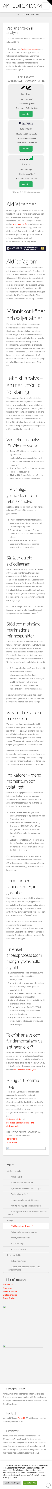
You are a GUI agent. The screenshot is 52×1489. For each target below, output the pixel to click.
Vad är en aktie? (17, 1177)
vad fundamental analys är (24, 1069)
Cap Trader (12, 1142)
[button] (45, 6)
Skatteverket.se (10, 1295)
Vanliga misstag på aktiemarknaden (26, 1205)
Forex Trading (9, 1298)
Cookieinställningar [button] (12, 1483)
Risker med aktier (14, 1119)
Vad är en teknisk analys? (22, 1226)
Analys (10, 1220)
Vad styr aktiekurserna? (21, 1237)
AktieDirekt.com (22, 5)
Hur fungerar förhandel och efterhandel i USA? (27, 1213)
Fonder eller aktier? (19, 1194)
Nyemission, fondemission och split (26, 1188)
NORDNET (12, 1139)
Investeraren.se (10, 1291)
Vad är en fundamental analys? (24, 1232)
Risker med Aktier (18, 1261)
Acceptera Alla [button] (30, 1483)
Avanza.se (7, 1288)
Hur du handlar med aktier (22, 1182)
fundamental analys (29, 49)
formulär (22, 1418)
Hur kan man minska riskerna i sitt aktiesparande (24, 1268)
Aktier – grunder (14, 1171)
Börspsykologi (17, 1243)
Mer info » (26, 114)
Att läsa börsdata (18, 1249)
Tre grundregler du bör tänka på (25, 1200)
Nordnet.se (8, 1284)
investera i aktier (20, 224)
